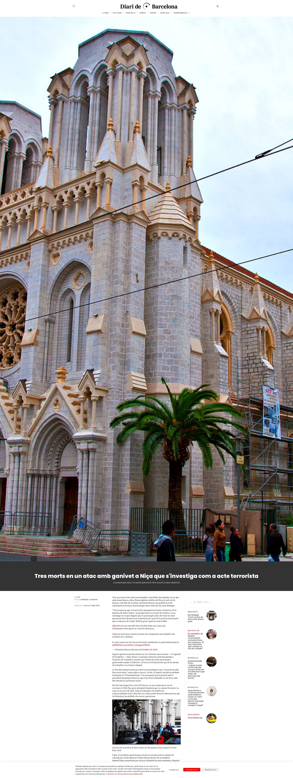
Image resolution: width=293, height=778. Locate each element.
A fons (105, 13)
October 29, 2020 (149, 649)
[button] (74, 6)
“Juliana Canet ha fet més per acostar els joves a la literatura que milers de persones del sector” (196, 669)
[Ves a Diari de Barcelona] (146, 6)
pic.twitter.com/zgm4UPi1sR (137, 645)
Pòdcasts (130, 13)
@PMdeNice (117, 645)
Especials (164, 13)
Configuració (174, 770)
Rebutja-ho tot (210, 770)
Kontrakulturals (195, 718)
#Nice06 (116, 626)
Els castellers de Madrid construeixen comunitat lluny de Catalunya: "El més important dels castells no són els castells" (196, 641)
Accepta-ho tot (191, 770)
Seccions (117, 13)
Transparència (181, 13)
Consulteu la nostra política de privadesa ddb (124, 774)
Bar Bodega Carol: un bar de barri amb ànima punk (196, 618)
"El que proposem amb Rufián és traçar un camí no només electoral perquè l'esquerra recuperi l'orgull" (196, 698)
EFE (79, 597)
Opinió (153, 13)
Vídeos (143, 13)
